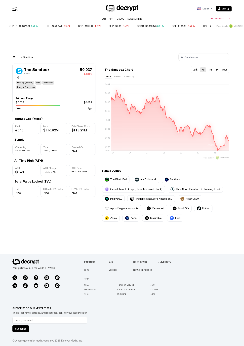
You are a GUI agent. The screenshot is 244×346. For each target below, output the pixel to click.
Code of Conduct (126, 289)
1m (210, 69)
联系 (153, 284)
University (164, 262)
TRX (205, 26)
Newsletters (134, 19)
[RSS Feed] (14, 285)
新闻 (104, 19)
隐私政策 (122, 294)
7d (203, 69)
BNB (80, 26)
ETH (48, 26)
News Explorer (143, 270)
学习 (112, 19)
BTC (14, 26)
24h (195, 69)
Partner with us (219, 18)
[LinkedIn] (46, 277)
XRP (111, 26)
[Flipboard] (46, 285)
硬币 (86, 270)
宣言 (86, 294)
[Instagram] (25, 277)
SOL (174, 26)
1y (217, 69)
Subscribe (20, 328)
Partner (89, 262)
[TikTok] (25, 285)
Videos (120, 19)
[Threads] (36, 277)
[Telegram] (57, 285)
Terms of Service (125, 284)
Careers (155, 289)
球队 (86, 284)
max (224, 69)
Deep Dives (140, 262)
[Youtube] (36, 285)
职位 (153, 294)
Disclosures (90, 289)
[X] (14, 277)
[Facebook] (57, 277)
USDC (140, 26)
